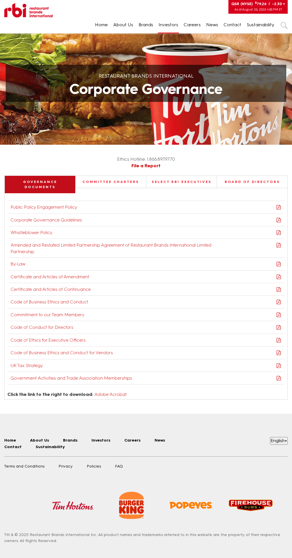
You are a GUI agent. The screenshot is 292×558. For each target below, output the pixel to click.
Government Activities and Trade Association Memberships (71, 378)
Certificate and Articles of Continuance (51, 289)
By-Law (18, 264)
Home (101, 24)
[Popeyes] (191, 505)
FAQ (119, 466)
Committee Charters (110, 182)
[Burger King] (131, 505)
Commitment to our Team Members (47, 314)
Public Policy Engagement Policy (44, 207)
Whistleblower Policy (31, 232)
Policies (94, 466)
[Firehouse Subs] (250, 505)
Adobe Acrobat (110, 394)
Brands (146, 24)
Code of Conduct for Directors (42, 327)
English (279, 440)
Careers (192, 24)
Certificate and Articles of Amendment (50, 276)
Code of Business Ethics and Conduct (49, 302)
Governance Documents (40, 184)
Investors (168, 24)
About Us (123, 24)
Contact (232, 24)
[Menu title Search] (284, 25)
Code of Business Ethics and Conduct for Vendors (62, 352)
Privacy (65, 466)
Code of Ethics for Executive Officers (48, 340)
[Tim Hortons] (72, 505)
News (212, 24)
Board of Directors (252, 182)
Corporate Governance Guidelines (46, 220)
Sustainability (260, 24)
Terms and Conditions (24, 466)
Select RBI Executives (182, 182)
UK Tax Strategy (27, 365)
